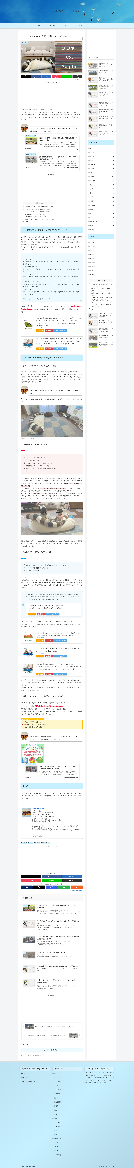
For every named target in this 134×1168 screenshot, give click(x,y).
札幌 (102, 197)
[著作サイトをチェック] (33, 836)
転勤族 (49, 842)
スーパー (102, 164)
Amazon (40, 330)
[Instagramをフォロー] (37, 836)
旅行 (102, 189)
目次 (36, 203)
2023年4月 (93, 254)
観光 (102, 213)
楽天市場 (48, 330)
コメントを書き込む (52, 1050)
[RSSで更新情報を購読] (42, 836)
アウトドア (102, 148)
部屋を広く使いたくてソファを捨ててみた (37, 211)
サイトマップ (25, 1077)
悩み (102, 185)
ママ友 (102, 168)
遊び (102, 225)
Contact (23, 1073)
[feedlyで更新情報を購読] (40, 836)
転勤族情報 (102, 221)
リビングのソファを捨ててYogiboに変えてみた (37, 209)
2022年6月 (93, 275)
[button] (77, 76)
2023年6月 (93, 246)
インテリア (24, 842)
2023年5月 (93, 250)
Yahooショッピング (60, 330)
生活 (102, 201)
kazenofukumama (39, 808)
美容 (102, 209)
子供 (102, 172)
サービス (102, 160)
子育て (31, 842)
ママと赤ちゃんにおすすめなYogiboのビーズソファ (38, 206)
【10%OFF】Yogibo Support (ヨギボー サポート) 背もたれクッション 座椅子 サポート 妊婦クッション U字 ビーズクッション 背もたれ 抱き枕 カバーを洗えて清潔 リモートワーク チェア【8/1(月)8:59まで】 (59, 341)
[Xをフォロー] (35, 836)
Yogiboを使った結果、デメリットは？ (36, 216)
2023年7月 (93, 242)
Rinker (42, 327)
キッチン (102, 156)
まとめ (26, 221)
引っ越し (102, 181)
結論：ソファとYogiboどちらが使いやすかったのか (40, 219)
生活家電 (102, 205)
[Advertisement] (52, 95)
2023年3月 (93, 258)
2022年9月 (93, 262)
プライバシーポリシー (28, 1081)
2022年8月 (93, 266)
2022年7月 (93, 271)
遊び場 (102, 229)
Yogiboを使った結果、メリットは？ (36, 214)
